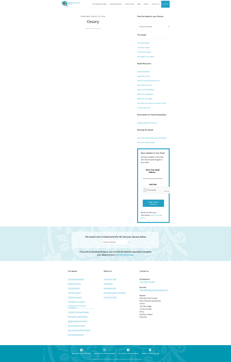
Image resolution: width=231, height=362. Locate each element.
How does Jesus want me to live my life (151, 103)
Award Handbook (143, 72)
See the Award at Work (76, 326)
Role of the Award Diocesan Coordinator (152, 138)
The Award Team (110, 279)
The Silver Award (143, 48)
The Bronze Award (144, 52)
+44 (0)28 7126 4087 (147, 282)
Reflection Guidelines (145, 94)
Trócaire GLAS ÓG (143, 108)
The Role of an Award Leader (78, 312)
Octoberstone (137, 359)
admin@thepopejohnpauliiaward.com (154, 290)
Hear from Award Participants (79, 330)
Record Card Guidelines (145, 90)
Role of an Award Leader (146, 142)
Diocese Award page (125, 255)
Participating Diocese (76, 335)
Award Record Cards (144, 85)
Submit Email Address (153, 203)
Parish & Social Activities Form (148, 81)
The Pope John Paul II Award (110, 359)
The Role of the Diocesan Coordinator (77, 307)
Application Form (143, 76)
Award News (108, 284)
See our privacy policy (151, 216)
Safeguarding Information (147, 123)
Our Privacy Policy (110, 297)
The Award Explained (75, 279)
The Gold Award (143, 43)
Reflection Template (144, 99)
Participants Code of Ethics (78, 317)
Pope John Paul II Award (70, 3)
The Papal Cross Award (145, 57)
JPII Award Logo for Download (115, 293)
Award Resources (110, 288)
